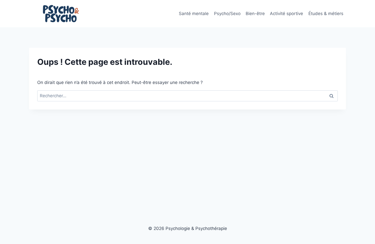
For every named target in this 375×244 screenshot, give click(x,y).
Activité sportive (286, 13)
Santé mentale (194, 13)
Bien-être (255, 13)
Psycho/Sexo (227, 13)
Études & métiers (325, 13)
